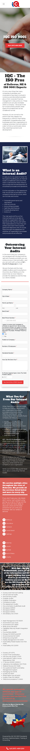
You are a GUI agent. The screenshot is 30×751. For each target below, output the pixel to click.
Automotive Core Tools (10, 622)
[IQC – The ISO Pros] (16, 4)
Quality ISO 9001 (8, 673)
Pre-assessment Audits (10, 604)
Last (17, 308)
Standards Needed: (8, 353)
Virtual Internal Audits (10, 594)
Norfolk (8, 550)
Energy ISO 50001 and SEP (12, 634)
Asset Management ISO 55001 (13, 621)
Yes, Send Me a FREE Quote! (12, 382)
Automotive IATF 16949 (10, 624)
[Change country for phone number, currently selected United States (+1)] (4, 320)
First (3, 308)
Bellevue (9, 520)
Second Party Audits (9, 596)
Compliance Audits (9, 602)
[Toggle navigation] (3, 4)
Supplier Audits (8, 598)
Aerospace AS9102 (9, 612)
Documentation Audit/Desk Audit (14, 606)
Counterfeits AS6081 (9, 632)
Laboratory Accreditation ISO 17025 (14, 664)
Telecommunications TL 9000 (13, 679)
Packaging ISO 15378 (10, 672)
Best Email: (6, 311)
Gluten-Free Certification (11, 654)
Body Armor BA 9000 (10, 626)
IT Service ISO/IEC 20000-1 (12, 662)
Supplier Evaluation (9, 600)
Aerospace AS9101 (9, 610)
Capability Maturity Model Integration (15, 628)
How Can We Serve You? (9, 359)
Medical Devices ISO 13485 (11, 666)
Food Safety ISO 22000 (10, 645)
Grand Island (10, 530)
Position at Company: (8, 339)
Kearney (9, 543)
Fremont (9, 527)
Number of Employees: (9, 346)
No (5, 336)
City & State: (6, 296)
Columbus (9, 523)
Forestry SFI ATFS (9, 653)
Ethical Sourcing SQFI (10, 638)
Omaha (8, 557)
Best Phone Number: (8, 318)
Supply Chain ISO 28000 (11, 677)
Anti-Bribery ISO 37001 (10, 613)
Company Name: (7, 289)
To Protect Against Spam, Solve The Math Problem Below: (14, 373)
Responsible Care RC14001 (11, 675)
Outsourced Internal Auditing (13, 593)
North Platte (10, 553)
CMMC (5, 630)
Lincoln (8, 546)
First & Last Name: (8, 303)
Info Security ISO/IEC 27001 (12, 656)
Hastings (9, 534)
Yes (5, 334)
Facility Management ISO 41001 (13, 640)
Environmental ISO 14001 (11, 636)
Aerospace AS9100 (9, 608)
